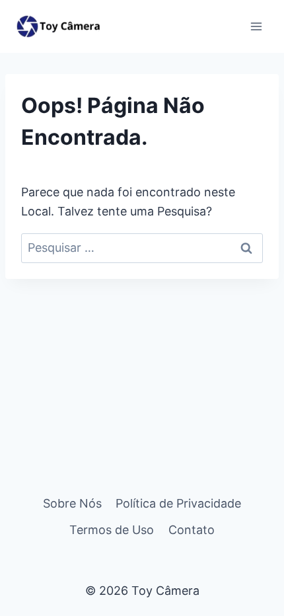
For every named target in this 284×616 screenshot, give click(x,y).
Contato (191, 530)
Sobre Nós (72, 503)
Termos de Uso (111, 530)
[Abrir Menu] (256, 26)
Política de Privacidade (178, 503)
